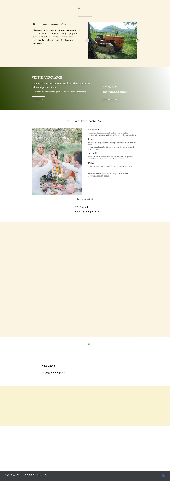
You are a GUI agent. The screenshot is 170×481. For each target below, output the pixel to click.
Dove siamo (38, 99)
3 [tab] (114, 61)
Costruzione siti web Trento (41, 475)
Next (138, 40)
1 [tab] (108, 61)
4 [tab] (116, 61)
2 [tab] (111, 61)
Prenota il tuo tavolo (109, 99)
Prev (87, 40)
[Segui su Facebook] (163, 475)
